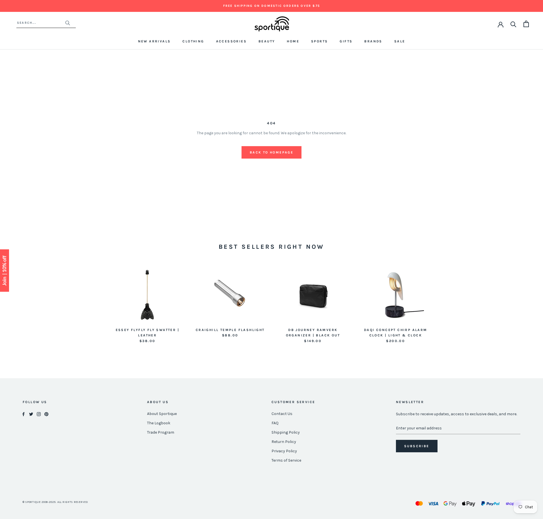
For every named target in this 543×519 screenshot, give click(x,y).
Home (293, 41)
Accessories (231, 41)
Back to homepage (271, 152)
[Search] (513, 24)
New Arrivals (154, 41)
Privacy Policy (284, 451)
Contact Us (282, 413)
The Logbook (158, 423)
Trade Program (160, 432)
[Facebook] (23, 414)
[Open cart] (526, 24)
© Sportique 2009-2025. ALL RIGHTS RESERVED (55, 502)
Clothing (193, 41)
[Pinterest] (46, 414)
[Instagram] (39, 414)
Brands (373, 41)
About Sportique (162, 413)
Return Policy (284, 441)
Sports (319, 41)
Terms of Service (286, 460)
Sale (399, 41)
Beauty (266, 41)
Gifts (346, 41)
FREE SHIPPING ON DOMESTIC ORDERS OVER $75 (271, 6)
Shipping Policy (286, 432)
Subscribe (416, 446)
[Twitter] (31, 414)
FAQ (275, 423)
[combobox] (40, 23)
